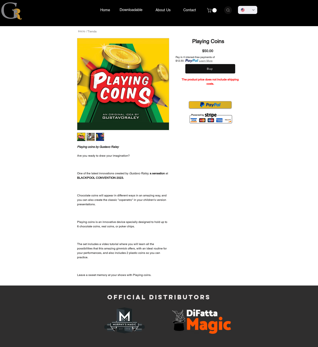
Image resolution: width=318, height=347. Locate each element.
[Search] (228, 10)
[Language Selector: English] (247, 10)
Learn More (206, 60)
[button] (212, 10)
